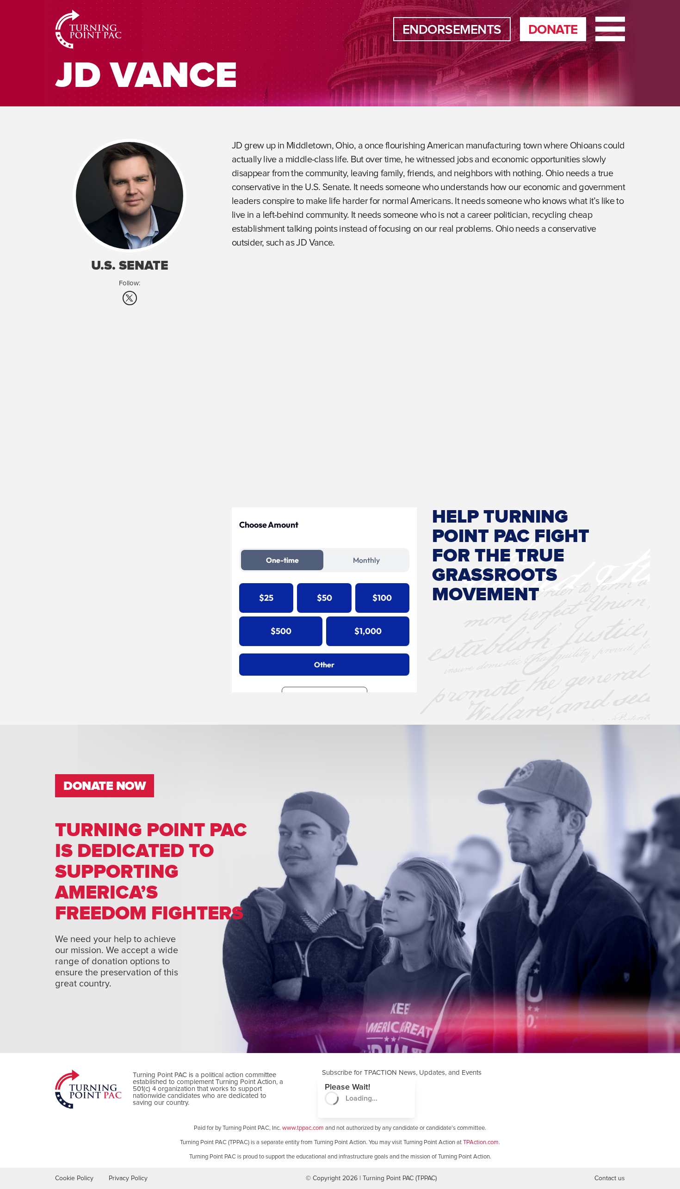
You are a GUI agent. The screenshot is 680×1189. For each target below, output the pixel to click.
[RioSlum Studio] (83, 29)
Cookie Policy (74, 1178)
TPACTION (380, 1072)
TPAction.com (481, 1143)
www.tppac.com (303, 1128)
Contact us (609, 1178)
